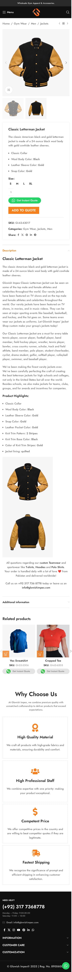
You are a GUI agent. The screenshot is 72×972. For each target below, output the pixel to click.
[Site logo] (36, 12)
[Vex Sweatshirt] (19, 641)
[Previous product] (59, 24)
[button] (6, 62)
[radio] (10, 183)
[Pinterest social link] (27, 235)
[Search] (67, 12)
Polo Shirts (57, 567)
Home (6, 23)
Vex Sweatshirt (19, 661)
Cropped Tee (53, 661)
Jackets (44, 23)
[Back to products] (63, 24)
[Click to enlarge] (9, 90)
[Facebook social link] (18, 235)
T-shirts (30, 567)
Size (11, 179)
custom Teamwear (50, 563)
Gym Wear (20, 23)
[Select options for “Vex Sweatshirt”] (6, 654)
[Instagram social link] (13, 930)
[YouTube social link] (18, 930)
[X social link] (22, 235)
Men (33, 23)
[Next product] (67, 24)
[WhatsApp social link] (33, 930)
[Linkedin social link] (31, 235)
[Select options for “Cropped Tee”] (40, 654)
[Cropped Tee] (53, 641)
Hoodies (40, 567)
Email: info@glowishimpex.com (23, 922)
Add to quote (24, 210)
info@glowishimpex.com (36, 588)
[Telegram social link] (35, 235)
